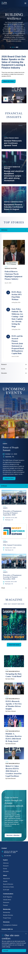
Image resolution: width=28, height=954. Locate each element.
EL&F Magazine (7, 897)
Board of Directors (8, 884)
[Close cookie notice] (26, 933)
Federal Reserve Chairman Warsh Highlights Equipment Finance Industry (13, 275)
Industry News (7, 899)
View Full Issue (14, 644)
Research (5, 866)
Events (5, 868)
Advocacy (6, 863)
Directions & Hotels (8, 887)
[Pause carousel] (17, 47)
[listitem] (14, 135)
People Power (7, 918)
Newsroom (6, 902)
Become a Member (13, 835)
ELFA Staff (6, 889)
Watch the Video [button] (8, 81)
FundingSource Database (10, 925)
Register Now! (9, 478)
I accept (5, 950)
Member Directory (8, 915)
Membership (6, 912)
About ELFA (6, 878)
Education (6, 871)
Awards (5, 881)
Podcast (5, 905)
